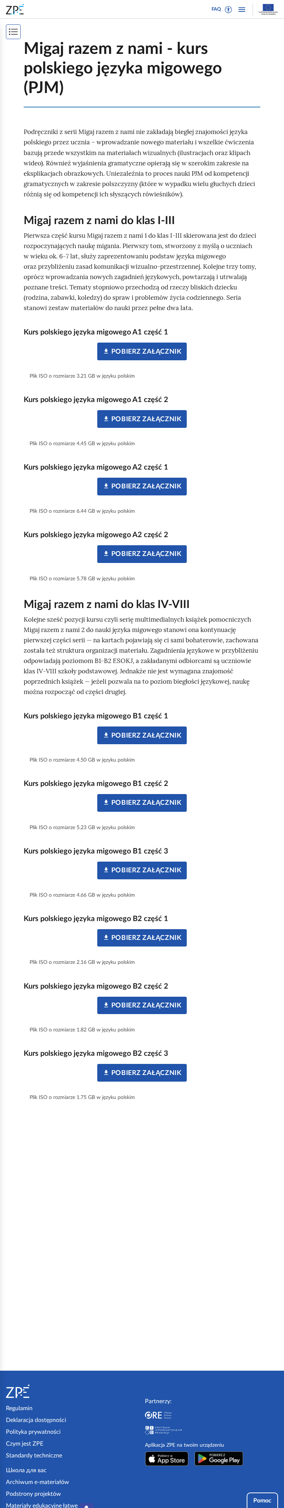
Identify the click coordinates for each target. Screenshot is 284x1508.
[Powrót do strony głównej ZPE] (16, 9)
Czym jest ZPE (24, 1444)
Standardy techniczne (34, 1456)
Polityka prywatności (33, 1432)
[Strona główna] (38, 1391)
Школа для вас (26, 1470)
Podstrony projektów (33, 1494)
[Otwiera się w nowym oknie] (167, 1458)
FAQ (216, 9)
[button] (228, 9)
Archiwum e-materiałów (37, 1482)
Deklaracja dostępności (36, 1420)
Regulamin (19, 1408)
